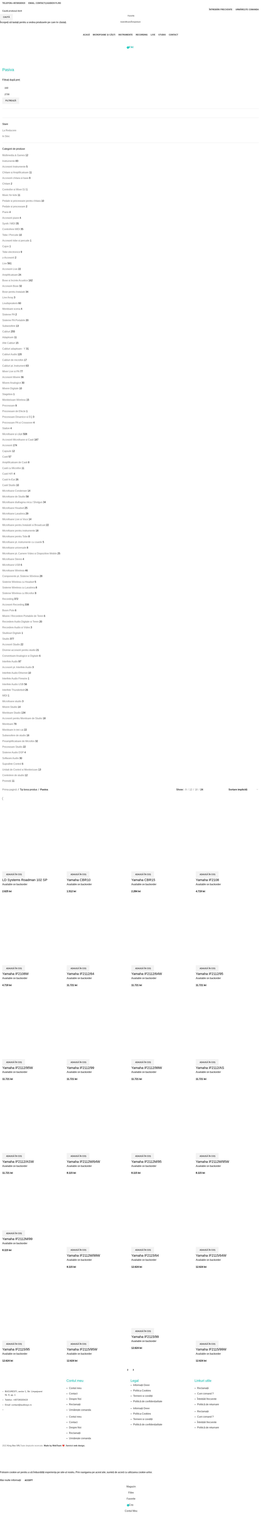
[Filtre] (4, 1466)
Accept (29, 1480)
